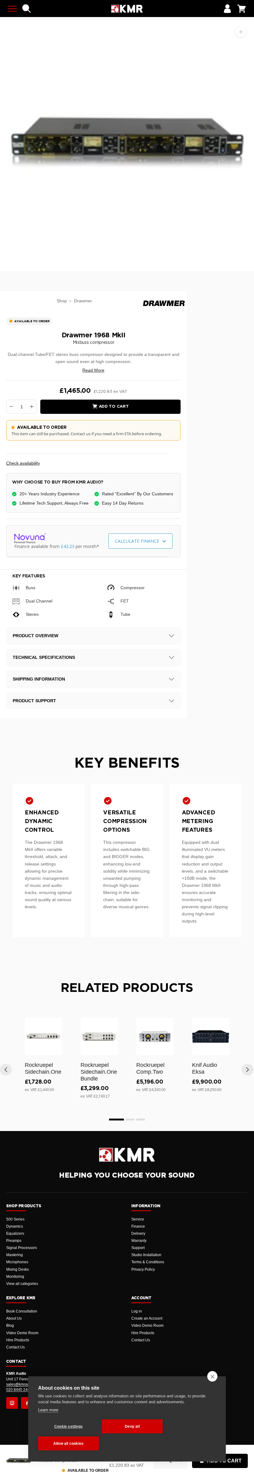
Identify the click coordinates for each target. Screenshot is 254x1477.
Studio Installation (146, 1255)
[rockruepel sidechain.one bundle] (99, 1036)
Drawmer (83, 300)
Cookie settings (68, 1426)
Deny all (132, 1426)
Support (138, 1248)
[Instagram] (12, 1403)
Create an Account (146, 1318)
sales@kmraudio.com (24, 1384)
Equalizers (15, 1233)
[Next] (247, 1070)
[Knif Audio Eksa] (210, 1036)
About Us (14, 1318)
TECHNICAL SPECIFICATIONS (44, 657)
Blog (10, 1325)
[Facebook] (27, 1403)
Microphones (17, 1262)
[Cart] (241, 8)
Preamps (13, 1240)
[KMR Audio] (126, 8)
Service (137, 1219)
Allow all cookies (68, 1443)
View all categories (22, 1284)
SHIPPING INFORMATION (39, 679)
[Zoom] (240, 31)
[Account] (227, 8)
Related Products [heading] (127, 988)
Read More (93, 370)
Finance (138, 1226)
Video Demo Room (22, 1333)
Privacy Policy (143, 1269)
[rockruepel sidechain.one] (43, 1036)
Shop (62, 300)
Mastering (14, 1255)
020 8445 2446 (19, 1389)
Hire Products (17, 1340)
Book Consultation (21, 1311)
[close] (212, 1376)
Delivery (138, 1233)
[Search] (26, 8)
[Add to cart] (54, 1049)
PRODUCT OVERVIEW (35, 635)
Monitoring (15, 1276)
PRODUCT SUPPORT (34, 700)
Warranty (139, 1240)
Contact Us (15, 1347)
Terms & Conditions (147, 1262)
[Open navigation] (12, 8)
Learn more (48, 1410)
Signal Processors (21, 1248)
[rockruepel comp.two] (154, 1036)
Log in (136, 1311)
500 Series (15, 1219)
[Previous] (6, 1070)
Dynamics (14, 1226)
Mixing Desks (17, 1269)
